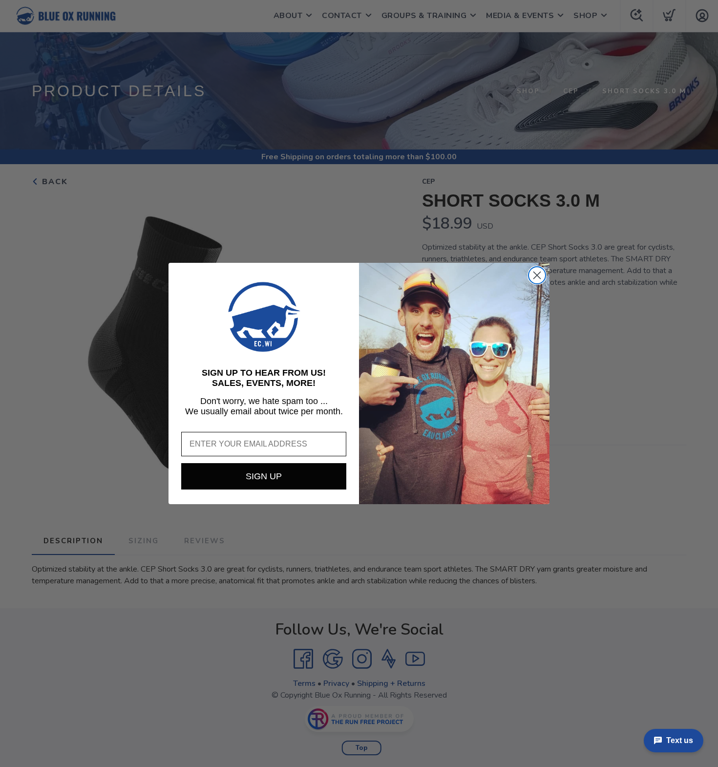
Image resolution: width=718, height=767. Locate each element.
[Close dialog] (537, 275)
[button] (264, 317)
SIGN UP (264, 476)
